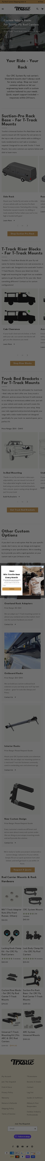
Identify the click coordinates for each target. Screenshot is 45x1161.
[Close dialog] (42, 567)
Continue (11, 589)
